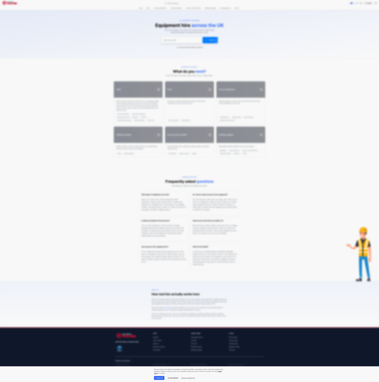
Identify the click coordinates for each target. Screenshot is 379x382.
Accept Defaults (173, 378)
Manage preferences (188, 378)
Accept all (159, 378)
